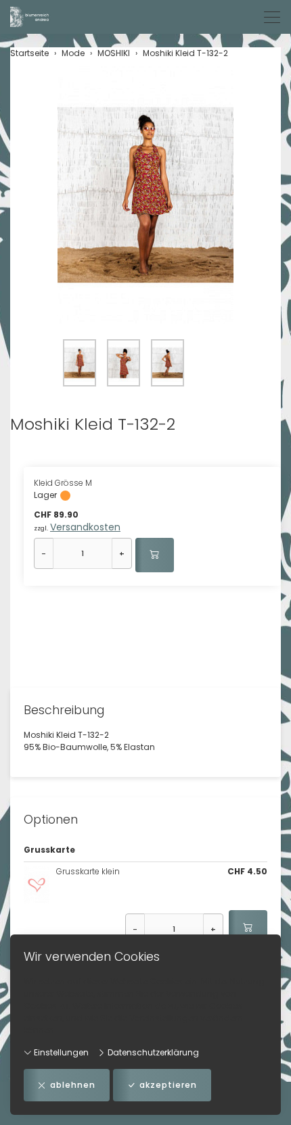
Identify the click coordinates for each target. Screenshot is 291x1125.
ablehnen (72, 1085)
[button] (145, 196)
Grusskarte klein (88, 871)
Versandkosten (85, 527)
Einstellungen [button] (60, 1052)
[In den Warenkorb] (154, 555)
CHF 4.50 (247, 871)
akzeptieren (168, 1085)
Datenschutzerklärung (152, 1052)
